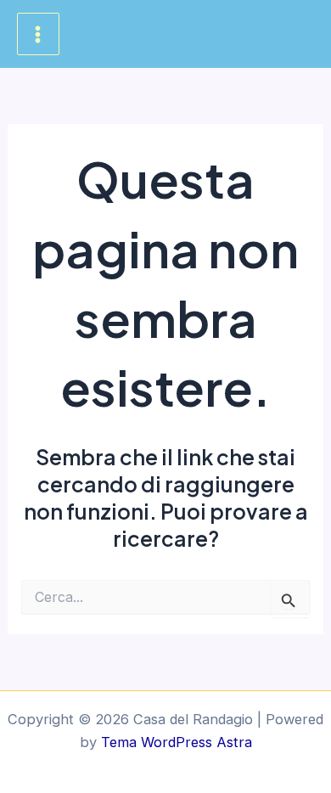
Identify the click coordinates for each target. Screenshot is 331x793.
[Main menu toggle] (38, 34)
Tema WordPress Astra (176, 742)
